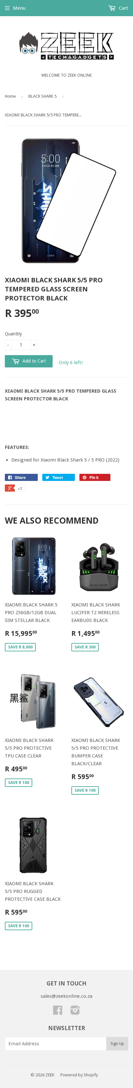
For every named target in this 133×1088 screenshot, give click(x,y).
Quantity (13, 333)
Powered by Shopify (79, 1074)
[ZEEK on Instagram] (75, 1012)
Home (10, 96)
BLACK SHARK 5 (42, 96)
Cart (123, 8)
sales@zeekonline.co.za (66, 996)
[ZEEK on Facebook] (58, 1012)
